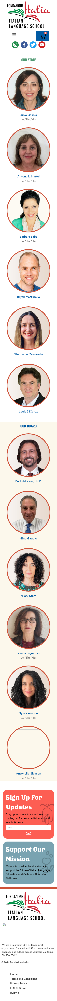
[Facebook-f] (24, 44)
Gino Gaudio (28, 538)
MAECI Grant (18, 988)
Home (14, 974)
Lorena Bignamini (28, 653)
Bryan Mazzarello (28, 297)
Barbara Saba (28, 237)
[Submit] (28, 833)
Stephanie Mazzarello (28, 354)
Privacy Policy (18, 983)
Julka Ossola (28, 115)
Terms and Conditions (23, 979)
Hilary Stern (28, 596)
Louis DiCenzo (28, 411)
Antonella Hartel (28, 176)
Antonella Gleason (28, 773)
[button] (14, 34)
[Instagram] (15, 44)
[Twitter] (33, 44)
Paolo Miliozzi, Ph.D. (28, 481)
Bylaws (14, 993)
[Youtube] (41, 44)
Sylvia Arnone (28, 713)
